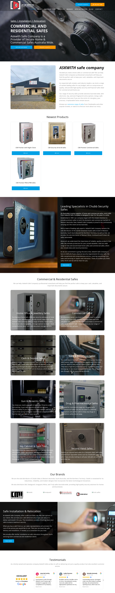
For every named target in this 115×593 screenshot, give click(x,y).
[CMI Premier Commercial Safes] (88, 133)
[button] (103, 580)
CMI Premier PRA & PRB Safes (26, 183)
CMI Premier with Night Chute (26, 148)
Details (26, 153)
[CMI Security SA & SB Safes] (57, 133)
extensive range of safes (76, 104)
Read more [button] (39, 587)
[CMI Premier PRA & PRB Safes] (26, 168)
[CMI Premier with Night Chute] (26, 133)
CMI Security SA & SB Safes (57, 148)
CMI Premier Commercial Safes (88, 148)
